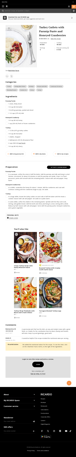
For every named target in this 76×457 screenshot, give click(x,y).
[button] (74, 7)
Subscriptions (44, 409)
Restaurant (44, 406)
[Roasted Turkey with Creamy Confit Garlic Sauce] (50, 247)
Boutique (43, 402)
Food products (45, 413)
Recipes (43, 399)
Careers (43, 420)
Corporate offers (45, 417)
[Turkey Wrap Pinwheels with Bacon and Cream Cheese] (25, 292)
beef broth (22, 143)
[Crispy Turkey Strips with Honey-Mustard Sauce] (25, 247)
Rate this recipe (56, 39)
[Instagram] (54, 431)
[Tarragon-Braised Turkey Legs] (50, 292)
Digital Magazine (45, 424)
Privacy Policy (31, 450)
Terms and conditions (43, 450)
